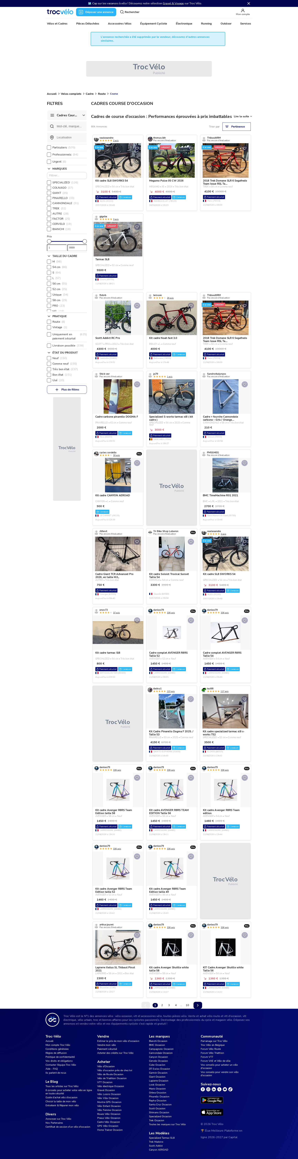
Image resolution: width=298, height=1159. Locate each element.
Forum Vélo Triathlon (212, 1053)
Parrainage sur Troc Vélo (214, 1041)
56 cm (59, 284)
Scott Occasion (157, 1108)
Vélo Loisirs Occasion (109, 1094)
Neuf (59, 358)
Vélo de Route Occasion (110, 1074)
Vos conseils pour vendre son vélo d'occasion (220, 1073)
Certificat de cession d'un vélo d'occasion (68, 1126)
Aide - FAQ (52, 1068)
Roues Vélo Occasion (108, 1114)
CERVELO (62, 224)
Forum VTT (207, 1057)
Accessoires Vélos (120, 24)
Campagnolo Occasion (161, 1049)
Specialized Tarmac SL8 (162, 1138)
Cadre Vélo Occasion (108, 1122)
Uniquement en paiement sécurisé (69, 336)
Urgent (59, 162)
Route (102, 94)
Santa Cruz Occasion (160, 1104)
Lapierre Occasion (158, 1080)
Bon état (62, 375)
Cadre (90, 94)
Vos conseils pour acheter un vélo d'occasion (219, 1066)
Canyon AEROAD (158, 1149)
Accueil (52, 94)
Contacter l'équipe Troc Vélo (61, 1065)
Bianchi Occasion (158, 1041)
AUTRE (60, 214)
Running (206, 24)
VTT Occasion (104, 1082)
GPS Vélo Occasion (107, 1126)
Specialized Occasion (160, 1116)
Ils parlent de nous (56, 1072)
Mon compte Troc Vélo (58, 1045)
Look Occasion (157, 1084)
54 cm (59, 267)
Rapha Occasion (157, 1100)
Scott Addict (156, 1145)
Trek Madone (156, 1141)
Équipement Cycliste (153, 24)
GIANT (60, 193)
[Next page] (197, 1005)
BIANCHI (61, 229)
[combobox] (67, 137)
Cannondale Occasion (161, 1053)
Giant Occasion (157, 1076)
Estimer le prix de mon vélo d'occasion (118, 1041)
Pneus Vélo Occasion (108, 1118)
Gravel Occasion (106, 1090)
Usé (58, 380)
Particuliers (63, 147)
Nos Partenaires (54, 1122)
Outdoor (226, 24)
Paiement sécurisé (107, 1049)
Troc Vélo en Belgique (213, 1045)
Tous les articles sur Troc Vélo (62, 1086)
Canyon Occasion (158, 1057)
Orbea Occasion (157, 1092)
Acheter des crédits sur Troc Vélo (115, 1053)
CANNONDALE (65, 203)
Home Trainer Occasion (110, 1130)
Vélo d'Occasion (106, 1066)
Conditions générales (57, 1049)
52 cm (59, 289)
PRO (58, 306)
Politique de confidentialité (60, 1057)
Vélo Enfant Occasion (109, 1106)
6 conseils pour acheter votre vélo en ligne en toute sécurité (69, 1092)
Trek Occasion (156, 1120)
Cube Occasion (157, 1065)
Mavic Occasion (157, 1088)
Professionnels (65, 155)
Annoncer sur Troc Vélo (58, 1119)
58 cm (59, 300)
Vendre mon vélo (106, 1045)
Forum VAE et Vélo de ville (215, 1061)
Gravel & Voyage (173, 3)
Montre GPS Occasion (109, 1102)
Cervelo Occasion (158, 1061)
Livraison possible (68, 346)
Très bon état (65, 369)
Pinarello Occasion (159, 1096)
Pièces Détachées (87, 24)
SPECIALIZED (65, 182)
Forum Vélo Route (211, 1049)
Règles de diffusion (56, 1053)
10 (187, 1005)
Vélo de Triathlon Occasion (112, 1078)
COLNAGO (62, 188)
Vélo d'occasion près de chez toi (114, 1070)
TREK (59, 208)
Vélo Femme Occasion (109, 1110)
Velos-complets (71, 94)
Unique (60, 295)
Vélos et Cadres (57, 24)
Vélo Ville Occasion (107, 1098)
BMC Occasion (157, 1045)
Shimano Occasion (159, 1112)
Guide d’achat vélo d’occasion (61, 1097)
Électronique (184, 24)
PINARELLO (63, 198)
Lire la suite (241, 116)
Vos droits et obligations (59, 1061)
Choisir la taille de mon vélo (61, 1101)
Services (245, 24)
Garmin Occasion (158, 1072)
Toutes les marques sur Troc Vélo (167, 1124)
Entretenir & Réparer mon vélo (62, 1105)
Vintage (59, 327)
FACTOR (61, 219)
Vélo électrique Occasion (110, 1086)
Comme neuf (64, 364)
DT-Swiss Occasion (159, 1068)
